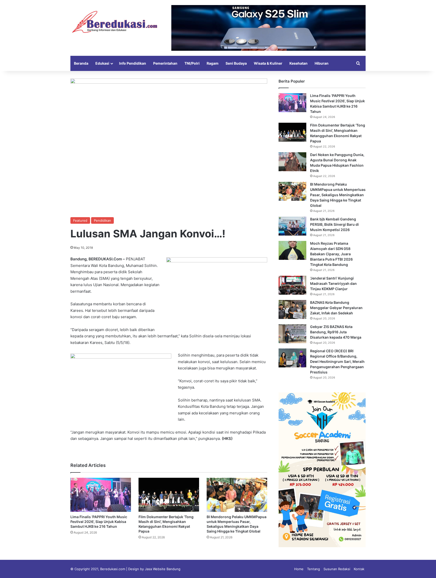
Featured (80, 220)
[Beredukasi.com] (114, 22)
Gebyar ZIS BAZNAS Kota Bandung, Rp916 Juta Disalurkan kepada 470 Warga (335, 331)
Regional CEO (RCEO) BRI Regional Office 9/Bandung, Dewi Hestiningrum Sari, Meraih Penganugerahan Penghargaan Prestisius (337, 361)
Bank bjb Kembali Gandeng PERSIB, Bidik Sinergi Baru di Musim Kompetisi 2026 (334, 224)
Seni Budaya (236, 63)
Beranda (81, 63)
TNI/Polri (192, 63)
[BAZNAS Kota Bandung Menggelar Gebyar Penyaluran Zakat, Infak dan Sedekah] (292, 309)
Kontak (359, 569)
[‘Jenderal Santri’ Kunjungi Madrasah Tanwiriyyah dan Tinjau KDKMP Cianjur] (292, 285)
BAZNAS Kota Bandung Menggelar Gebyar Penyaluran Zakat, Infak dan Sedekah (336, 307)
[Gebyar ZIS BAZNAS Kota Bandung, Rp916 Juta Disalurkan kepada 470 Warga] (292, 333)
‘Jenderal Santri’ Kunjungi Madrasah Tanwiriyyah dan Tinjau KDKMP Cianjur (333, 283)
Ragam (213, 63)
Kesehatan (298, 63)
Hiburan (322, 63)
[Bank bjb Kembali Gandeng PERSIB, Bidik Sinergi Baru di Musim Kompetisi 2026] (292, 226)
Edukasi (102, 63)
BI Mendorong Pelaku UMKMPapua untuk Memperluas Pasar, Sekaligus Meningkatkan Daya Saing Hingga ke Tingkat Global (338, 195)
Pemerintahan (165, 63)
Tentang (313, 569)
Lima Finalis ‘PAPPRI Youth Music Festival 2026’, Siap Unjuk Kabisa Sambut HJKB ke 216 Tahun (98, 522)
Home (299, 569)
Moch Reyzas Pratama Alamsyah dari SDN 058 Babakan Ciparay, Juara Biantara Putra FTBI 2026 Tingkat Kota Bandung (331, 254)
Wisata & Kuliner (268, 63)
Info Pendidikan (132, 63)
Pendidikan (102, 220)
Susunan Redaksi (336, 569)
